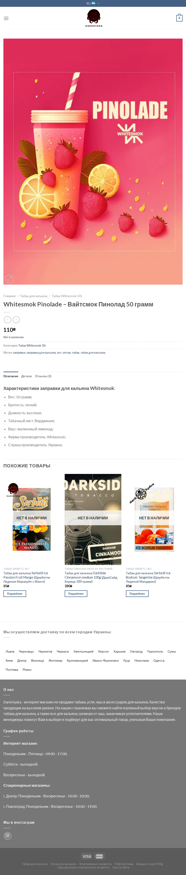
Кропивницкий (77, 660)
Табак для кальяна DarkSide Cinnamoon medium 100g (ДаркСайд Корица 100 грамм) (91, 577)
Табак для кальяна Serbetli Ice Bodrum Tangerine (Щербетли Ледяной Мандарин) (148, 577)
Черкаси (63, 651)
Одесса (158, 660)
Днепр (22, 660)
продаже (66, 702)
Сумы (172, 651)
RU (89, 3)
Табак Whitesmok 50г (67, 296)
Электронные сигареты (95, 864)
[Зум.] (9, 279)
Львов (10, 651)
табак (75, 352)
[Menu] (6, 18)
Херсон (103, 651)
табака (80, 702)
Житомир (55, 660)
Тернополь (155, 651)
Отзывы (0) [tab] (43, 376)
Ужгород (136, 651)
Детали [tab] (26, 376)
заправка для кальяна (41, 352)
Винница (37, 660)
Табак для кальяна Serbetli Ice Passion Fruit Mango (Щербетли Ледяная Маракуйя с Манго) (26, 577)
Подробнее (15, 593)
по (56, 702)
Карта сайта (121, 867)
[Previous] (3, 539)
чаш (99, 702)
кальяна (141, 702)
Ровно (27, 669)
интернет (31, 702)
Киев (9, 660)
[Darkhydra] (93, 18)
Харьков (119, 651)
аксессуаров (116, 702)
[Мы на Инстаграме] (7, 836)
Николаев (142, 660)
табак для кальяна (93, 352)
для (131, 702)
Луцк (126, 660)
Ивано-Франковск (106, 660)
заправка (19, 352)
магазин (47, 702)
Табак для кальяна (33, 296)
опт (59, 352)
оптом (67, 352)
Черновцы (26, 651)
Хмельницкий (83, 651)
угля (90, 702)
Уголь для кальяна (63, 864)
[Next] (182, 539)
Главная (9, 296)
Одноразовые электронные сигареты (83, 867)
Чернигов (45, 651)
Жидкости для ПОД (149, 864)
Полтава (12, 669)
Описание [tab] (10, 376)
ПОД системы (124, 864)
